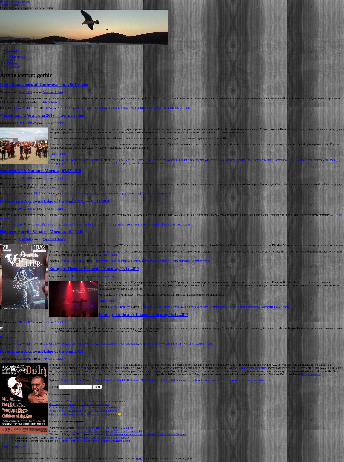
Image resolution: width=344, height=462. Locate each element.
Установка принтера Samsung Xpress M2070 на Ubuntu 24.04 (105, 431)
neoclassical (196, 306)
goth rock (92, 107)
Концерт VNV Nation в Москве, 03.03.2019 (40, 170)
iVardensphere (107, 193)
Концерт (27, 107)
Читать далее (51, 101)
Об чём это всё (16, 56)
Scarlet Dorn (244, 159)
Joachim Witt (202, 159)
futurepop (55, 163)
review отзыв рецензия (134, 107)
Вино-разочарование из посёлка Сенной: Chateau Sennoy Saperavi (146, 434)
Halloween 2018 (97, 224)
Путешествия (91, 159)
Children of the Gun (104, 380)
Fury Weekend (64, 224)
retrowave (141, 224)
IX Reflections (65, 107)
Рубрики (12, 63)
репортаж (155, 107)
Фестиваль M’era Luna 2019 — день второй (42, 115)
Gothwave (49, 107)
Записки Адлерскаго (12, 4)
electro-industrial (313, 159)
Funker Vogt (186, 159)
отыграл (120, 364)
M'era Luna (217, 159)
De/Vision (116, 159)
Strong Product (116, 224)
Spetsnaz (258, 159)
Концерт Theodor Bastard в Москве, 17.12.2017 (94, 268)
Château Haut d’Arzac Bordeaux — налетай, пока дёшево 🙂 (85, 414)
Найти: (53, 386)
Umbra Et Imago (108, 343)
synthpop (116, 163)
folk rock (330, 159)
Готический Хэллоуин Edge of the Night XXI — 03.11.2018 (55, 201)
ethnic (176, 306)
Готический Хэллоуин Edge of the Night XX (41, 351)
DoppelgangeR (52, 343)
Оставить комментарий (177, 107)
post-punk (113, 107)
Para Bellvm (162, 380)
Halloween (80, 224)
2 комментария (201, 260)
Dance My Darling (44, 224)
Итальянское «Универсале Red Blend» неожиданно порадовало (87, 401)
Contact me (13, 66)
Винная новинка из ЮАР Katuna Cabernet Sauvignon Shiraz (94, 440)
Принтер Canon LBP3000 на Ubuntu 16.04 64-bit (104, 427)
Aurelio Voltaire (102, 260)
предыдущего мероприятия (249, 367)
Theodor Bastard (151, 306)
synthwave (154, 224)
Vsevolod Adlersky (54, 92)
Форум (11, 59)
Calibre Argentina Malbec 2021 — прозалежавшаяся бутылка (85, 407)
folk (129, 260)
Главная (12, 50)
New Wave (90, 343)
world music (240, 306)
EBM (148, 159)
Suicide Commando (275, 159)
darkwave (80, 107)
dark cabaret (119, 260)
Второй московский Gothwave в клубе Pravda (44, 84)
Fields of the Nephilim (165, 159)
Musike (16, 107)
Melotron (230, 159)
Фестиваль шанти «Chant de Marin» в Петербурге (79, 404)
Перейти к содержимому (15, 1)
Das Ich (121, 380)
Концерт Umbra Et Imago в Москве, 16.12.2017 (143, 314)
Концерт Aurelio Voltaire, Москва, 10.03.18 (41, 231)
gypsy (145, 260)
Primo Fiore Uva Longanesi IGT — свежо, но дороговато (83, 410)
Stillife (174, 380)
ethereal (166, 306)
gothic (102, 107)
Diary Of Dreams (133, 159)
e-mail (139, 458)
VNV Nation (295, 159)
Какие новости (16, 53)
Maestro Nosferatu (72, 343)
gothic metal (146, 343)
